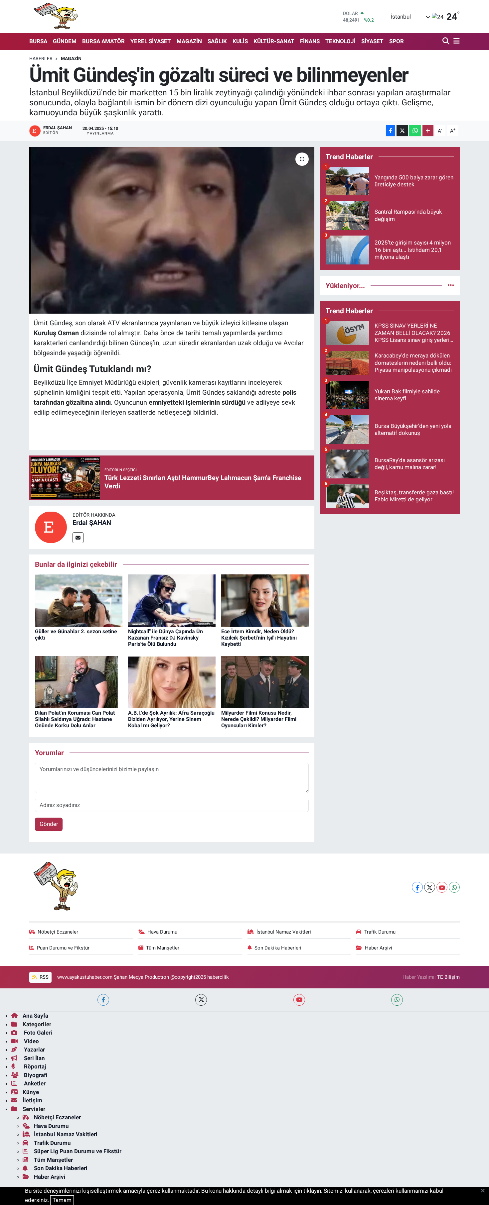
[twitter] (201, 1000)
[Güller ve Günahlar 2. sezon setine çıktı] (78, 600)
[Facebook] (417, 887)
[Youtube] (441, 887)
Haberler (41, 58)
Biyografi (35, 1075)
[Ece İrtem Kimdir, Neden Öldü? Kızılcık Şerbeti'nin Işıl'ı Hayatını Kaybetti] (265, 600)
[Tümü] (451, 285)
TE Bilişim (448, 977)
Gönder (49, 824)
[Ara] (446, 41)
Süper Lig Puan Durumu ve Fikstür (77, 1151)
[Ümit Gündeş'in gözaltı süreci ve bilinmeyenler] (171, 230)
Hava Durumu (162, 932)
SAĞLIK (217, 41)
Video (31, 1041)
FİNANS (310, 41)
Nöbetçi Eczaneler (58, 932)
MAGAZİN (189, 41)
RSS (43, 977)
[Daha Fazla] (427, 130)
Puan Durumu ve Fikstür (63, 948)
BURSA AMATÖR (103, 41)
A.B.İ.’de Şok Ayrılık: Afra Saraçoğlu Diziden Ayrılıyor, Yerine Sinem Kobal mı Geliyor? (171, 719)
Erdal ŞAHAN (92, 523)
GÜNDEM (65, 41)
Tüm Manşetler (162, 948)
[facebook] (103, 1000)
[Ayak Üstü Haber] (54, 16)
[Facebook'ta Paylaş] (390, 130)
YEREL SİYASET (150, 41)
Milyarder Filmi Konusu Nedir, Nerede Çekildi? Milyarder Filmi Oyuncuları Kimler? (258, 719)
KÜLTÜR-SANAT (273, 41)
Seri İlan (34, 1058)
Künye (31, 1092)
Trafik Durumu (380, 932)
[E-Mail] (78, 537)
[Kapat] (485, 1191)
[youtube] (299, 1000)
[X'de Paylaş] (402, 130)
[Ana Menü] (455, 41)
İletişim (32, 1100)
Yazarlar (34, 1049)
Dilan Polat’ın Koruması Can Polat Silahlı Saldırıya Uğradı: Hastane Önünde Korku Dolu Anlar (75, 719)
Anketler (34, 1083)
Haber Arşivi (378, 948)
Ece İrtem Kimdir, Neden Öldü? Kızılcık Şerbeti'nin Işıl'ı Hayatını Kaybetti (259, 637)
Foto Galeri (37, 1032)
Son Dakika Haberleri (277, 948)
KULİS (240, 41)
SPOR (396, 41)
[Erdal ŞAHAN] (51, 526)
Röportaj (34, 1066)
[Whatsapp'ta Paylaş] (415, 130)
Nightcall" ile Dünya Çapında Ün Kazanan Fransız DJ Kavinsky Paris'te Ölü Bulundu (165, 637)
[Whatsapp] (454, 887)
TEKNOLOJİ (340, 41)
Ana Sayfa (35, 1015)
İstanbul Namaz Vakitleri (283, 932)
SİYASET (372, 41)
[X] (429, 887)
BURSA (38, 41)
